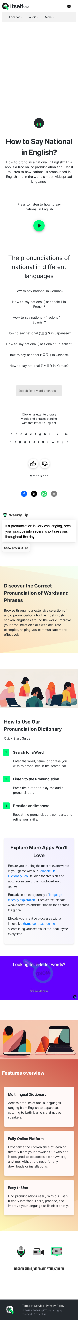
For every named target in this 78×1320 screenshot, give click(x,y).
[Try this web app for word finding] (39, 978)
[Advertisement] (39, 63)
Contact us (40, 1314)
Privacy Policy (55, 1305)
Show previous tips (16, 547)
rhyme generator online (39, 923)
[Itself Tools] (39, 1261)
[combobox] (39, 390)
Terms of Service (33, 1305)
